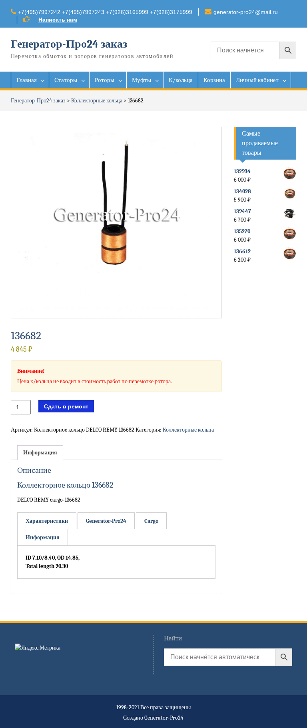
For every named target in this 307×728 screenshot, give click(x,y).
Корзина (214, 80)
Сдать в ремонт (66, 406)
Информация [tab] (40, 452)
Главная (26, 80)
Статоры (65, 80)
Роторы (104, 80)
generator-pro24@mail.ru (245, 12)
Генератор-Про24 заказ (69, 44)
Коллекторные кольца (96, 100)
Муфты (141, 80)
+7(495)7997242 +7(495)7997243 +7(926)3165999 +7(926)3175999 (105, 12)
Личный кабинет (257, 80)
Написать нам (57, 19)
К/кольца (181, 80)
